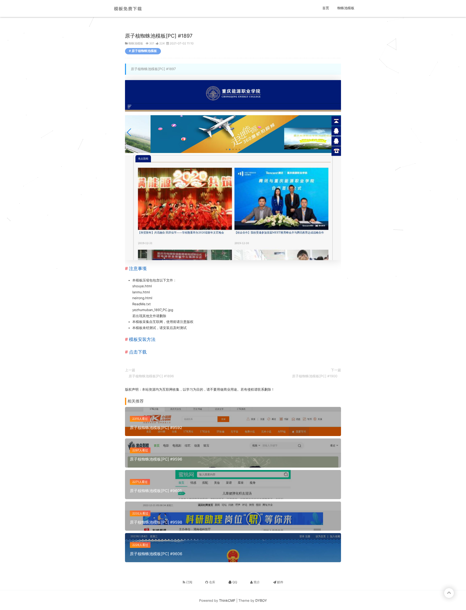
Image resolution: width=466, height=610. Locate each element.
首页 (326, 8)
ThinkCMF (227, 601)
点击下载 (138, 352)
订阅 (188, 582)
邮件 (279, 582)
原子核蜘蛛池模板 (144, 51)
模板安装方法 (142, 339)
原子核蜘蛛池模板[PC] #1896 (151, 376)
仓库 (211, 582)
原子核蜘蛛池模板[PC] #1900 (314, 376)
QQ (234, 582)
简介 (256, 582)
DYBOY (261, 601)
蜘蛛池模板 (345, 8)
